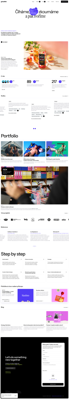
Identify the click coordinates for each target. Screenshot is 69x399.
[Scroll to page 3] (34, 246)
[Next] (35, 128)
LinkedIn (8, 364)
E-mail (44, 354)
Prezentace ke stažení (63, 76)
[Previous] (33, 128)
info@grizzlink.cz (8, 371)
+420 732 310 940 (8, 372)
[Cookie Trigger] (63, 396)
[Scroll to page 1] (33, 246)
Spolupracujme (53, 384)
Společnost (44, 358)
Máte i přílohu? (45, 370)
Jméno (44, 350)
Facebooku (12, 364)
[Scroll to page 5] (35, 246)
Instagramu (19, 364)
